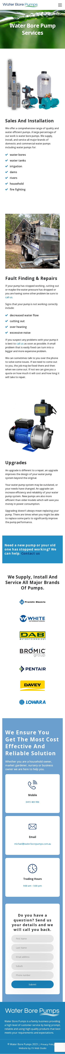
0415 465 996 (32, 801)
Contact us (30, 553)
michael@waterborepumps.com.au (32, 843)
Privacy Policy (48, 1044)
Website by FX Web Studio (32, 1048)
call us (8, 297)
